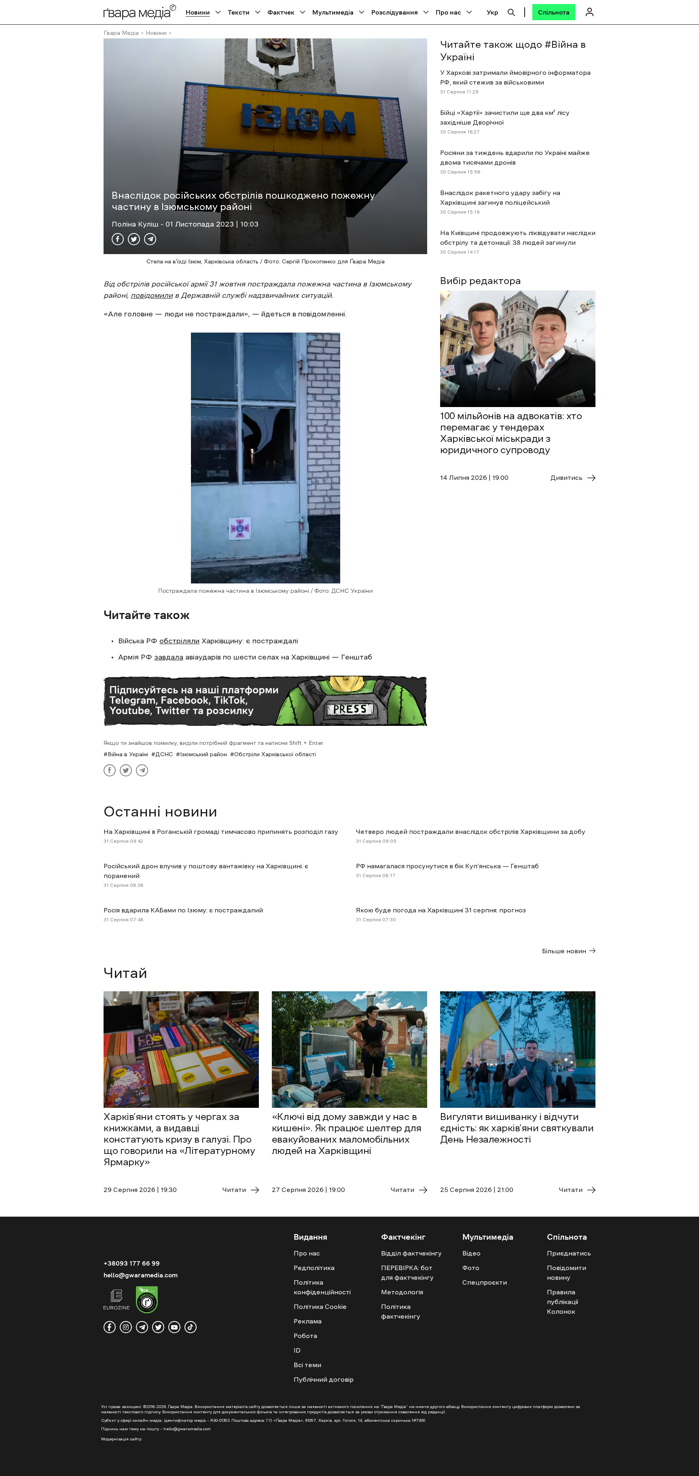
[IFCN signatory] (147, 1300)
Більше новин (564, 951)
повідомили (152, 295)
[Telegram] (150, 239)
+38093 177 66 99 (132, 1263)
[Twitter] (134, 239)
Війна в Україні (128, 754)
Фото (470, 1267)
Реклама (308, 1321)
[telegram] (142, 1327)
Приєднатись (569, 1253)
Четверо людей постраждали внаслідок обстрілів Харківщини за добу (470, 831)
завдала (168, 657)
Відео (471, 1253)
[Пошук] (511, 11)
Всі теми (307, 1364)
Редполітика (314, 1267)
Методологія (402, 1292)
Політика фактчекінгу (400, 1311)
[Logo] (140, 11)
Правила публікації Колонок (562, 1302)
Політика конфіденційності (322, 1287)
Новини (198, 12)
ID (297, 1350)
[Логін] (589, 12)
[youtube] (174, 1327)
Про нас (448, 12)
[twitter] (158, 1327)
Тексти (239, 12)
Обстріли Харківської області (275, 754)
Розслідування (394, 12)
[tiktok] (190, 1327)
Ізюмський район (203, 754)
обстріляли (179, 641)
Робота (305, 1335)
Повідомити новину (566, 1272)
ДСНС (164, 754)
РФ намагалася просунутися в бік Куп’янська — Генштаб (447, 866)
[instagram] (126, 1327)
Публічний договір (324, 1379)
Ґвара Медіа (121, 33)
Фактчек (280, 12)
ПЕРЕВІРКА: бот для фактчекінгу (407, 1272)
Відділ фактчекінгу (411, 1253)
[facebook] (110, 1327)
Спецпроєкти (484, 1282)
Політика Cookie (320, 1306)
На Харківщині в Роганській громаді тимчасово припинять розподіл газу (221, 831)
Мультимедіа (333, 12)
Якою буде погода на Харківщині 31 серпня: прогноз (441, 910)
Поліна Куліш (136, 224)
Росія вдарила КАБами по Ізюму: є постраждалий (183, 910)
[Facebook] (118, 239)
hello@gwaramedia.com (141, 1275)
